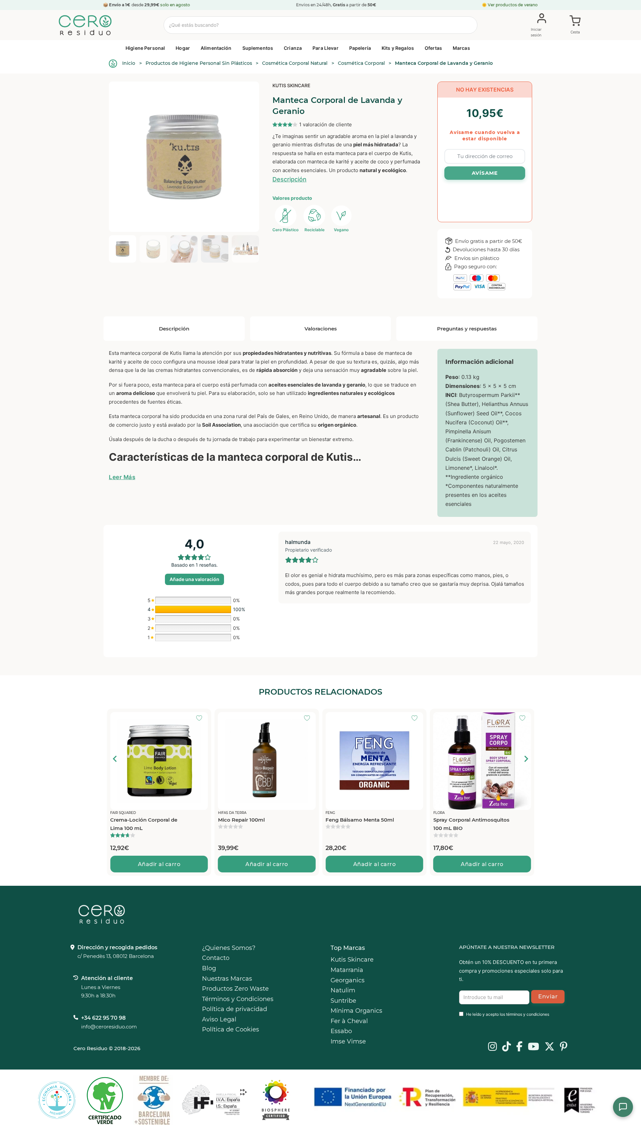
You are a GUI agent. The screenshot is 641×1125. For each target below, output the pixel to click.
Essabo (341, 1031)
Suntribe (343, 1000)
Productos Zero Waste (235, 988)
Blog (209, 968)
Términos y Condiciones (237, 999)
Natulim (343, 990)
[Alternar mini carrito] (575, 25)
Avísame (485, 173)
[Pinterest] (564, 1047)
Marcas (461, 48)
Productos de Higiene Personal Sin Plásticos (199, 63)
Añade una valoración (194, 579)
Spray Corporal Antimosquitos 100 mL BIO (454, 824)
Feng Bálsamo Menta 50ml (342, 820)
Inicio (128, 63)
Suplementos (257, 48)
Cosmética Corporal (361, 63)
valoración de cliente (325, 124)
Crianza (293, 48)
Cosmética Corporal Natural (295, 63)
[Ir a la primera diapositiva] (525, 758)
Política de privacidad (234, 1009)
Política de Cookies (230, 1029)
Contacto (215, 958)
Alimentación (216, 48)
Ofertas (433, 48)
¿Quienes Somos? (228, 948)
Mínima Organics (356, 1010)
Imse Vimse (348, 1041)
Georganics (348, 980)
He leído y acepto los (507, 1014)
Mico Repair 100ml (224, 820)
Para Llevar (325, 48)
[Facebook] (519, 1047)
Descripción (289, 179)
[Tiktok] (506, 1047)
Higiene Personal (145, 48)
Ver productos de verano (513, 4)
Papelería (360, 48)
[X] (550, 1047)
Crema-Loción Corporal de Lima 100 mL (126, 824)
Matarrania (347, 970)
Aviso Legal (219, 1019)
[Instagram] (492, 1047)
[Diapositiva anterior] (115, 758)
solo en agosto (175, 4)
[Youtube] (533, 1047)
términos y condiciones (527, 1014)
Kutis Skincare (291, 85)
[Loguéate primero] (184, 718)
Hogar (183, 48)
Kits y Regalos (398, 48)
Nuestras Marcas (227, 978)
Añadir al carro (142, 864)
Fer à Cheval (349, 1021)
